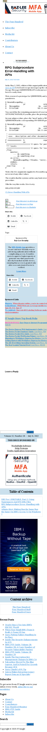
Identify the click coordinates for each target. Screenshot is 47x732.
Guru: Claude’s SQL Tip (15, 669)
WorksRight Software (21, 445)
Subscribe (10, 28)
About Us (9, 46)
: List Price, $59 (25, 331)
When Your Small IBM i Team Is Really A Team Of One (19, 630)
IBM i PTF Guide (12, 709)
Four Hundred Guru (21, 612)
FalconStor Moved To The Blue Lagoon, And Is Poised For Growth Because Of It (21, 664)
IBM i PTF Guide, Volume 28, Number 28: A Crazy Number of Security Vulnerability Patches (20, 647)
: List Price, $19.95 (25, 345)
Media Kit (9, 34)
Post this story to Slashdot (26, 207)
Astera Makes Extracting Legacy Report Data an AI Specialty (19, 673)
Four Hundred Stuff (21, 609)
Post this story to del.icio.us (26, 201)
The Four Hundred (14, 21)
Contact (9, 52)
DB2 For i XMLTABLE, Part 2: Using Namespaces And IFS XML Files (21, 354)
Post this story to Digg (24, 204)
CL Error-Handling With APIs (17, 192)
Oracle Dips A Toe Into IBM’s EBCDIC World (18, 625)
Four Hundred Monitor (16, 706)
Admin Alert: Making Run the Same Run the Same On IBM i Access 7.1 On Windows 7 (21, 364)
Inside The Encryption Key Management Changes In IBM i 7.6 (21, 658)
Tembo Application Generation (21, 450)
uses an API (10, 88)
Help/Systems (21, 448)
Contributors (11, 40)
